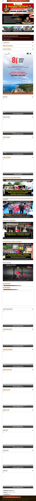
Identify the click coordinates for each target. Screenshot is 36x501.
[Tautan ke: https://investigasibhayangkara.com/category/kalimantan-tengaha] (32, 410)
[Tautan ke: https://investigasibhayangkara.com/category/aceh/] (32, 470)
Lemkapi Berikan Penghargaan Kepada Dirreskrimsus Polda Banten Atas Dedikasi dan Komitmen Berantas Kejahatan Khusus (17, 466)
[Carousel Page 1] (13, 113)
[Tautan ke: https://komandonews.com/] (32, 45)
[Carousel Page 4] (16, 113)
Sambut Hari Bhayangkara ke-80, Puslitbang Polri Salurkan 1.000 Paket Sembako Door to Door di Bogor (17, 152)
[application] (18, 187)
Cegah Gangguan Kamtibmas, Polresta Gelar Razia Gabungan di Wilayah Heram (17, 445)
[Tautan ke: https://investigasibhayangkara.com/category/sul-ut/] (32, 369)
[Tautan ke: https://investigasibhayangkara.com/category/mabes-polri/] (32, 96)
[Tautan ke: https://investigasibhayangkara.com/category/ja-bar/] (32, 137)
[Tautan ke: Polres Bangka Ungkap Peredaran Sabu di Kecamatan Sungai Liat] (18, 339)
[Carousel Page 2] (14, 113)
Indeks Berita (19, 499)
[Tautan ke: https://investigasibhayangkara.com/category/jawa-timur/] (32, 389)
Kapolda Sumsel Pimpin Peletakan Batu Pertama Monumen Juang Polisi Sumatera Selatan (7, 30)
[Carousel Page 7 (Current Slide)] (19, 113)
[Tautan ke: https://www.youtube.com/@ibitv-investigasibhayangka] (32, 42)
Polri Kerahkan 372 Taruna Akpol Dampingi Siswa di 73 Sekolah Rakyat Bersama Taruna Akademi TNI (17, 132)
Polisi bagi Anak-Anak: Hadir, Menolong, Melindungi (12, 112)
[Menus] (3, 1)
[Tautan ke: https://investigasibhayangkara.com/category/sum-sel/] (32, 309)
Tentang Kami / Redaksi (25, 499)
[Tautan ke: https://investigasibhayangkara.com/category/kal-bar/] (32, 349)
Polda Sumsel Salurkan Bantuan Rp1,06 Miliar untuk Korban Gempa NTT (28, 30)
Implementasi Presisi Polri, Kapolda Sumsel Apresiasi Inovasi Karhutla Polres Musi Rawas (17, 324)
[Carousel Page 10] (22, 113)
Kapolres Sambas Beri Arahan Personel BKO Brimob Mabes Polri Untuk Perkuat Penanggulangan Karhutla (17, 365)
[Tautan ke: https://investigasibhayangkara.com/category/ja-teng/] (32, 157)
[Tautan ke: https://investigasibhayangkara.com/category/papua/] (32, 430)
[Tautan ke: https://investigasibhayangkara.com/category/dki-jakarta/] (32, 117)
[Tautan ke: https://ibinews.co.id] (32, 49)
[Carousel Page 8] (20, 113)
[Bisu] (30, 195)
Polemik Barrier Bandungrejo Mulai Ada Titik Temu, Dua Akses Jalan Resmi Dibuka (17, 405)
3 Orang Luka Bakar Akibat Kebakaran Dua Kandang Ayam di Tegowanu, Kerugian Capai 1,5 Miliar (17, 173)
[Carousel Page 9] (21, 113)
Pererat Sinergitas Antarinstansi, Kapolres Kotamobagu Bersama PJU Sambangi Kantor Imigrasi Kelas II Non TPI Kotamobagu (17, 385)
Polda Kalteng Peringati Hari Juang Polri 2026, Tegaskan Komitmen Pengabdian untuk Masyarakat (17, 425)
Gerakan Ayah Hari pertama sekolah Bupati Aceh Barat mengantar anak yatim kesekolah (17, 486)
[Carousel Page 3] (15, 113)
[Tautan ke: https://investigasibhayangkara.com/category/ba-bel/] (32, 329)
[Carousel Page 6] (18, 113)
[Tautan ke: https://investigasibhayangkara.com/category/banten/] (32, 450)
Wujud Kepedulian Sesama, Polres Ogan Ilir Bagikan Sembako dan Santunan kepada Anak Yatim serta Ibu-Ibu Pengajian (18, 30)
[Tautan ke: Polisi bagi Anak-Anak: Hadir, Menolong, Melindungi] (18, 106)
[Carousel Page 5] (17, 113)
